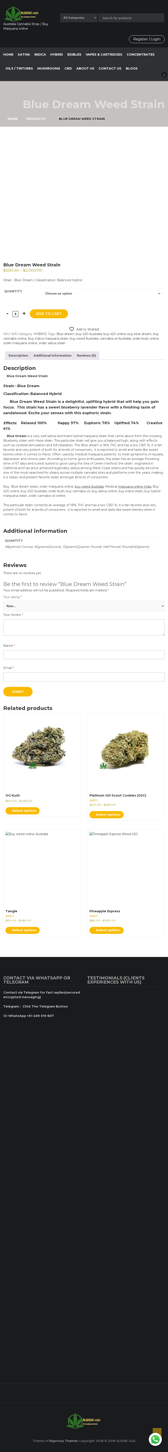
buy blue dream (140, 334)
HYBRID (56, 54)
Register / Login (146, 39)
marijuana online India (134, 487)
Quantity (13, 291)
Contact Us (110, 68)
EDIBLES (74, 54)
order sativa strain (52, 343)
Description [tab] (18, 355)
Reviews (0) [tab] (86, 355)
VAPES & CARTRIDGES (104, 54)
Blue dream (65, 334)
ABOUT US (85, 68)
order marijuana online (20, 343)
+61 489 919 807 (83, 1391)
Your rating (12, 597)
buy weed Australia (84, 338)
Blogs (132, 68)
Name (9, 646)
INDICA (40, 54)
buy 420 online (114, 334)
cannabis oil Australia (115, 338)
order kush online (146, 338)
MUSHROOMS (48, 68)
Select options (24, 811)
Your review (13, 615)
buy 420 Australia (89, 334)
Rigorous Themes (63, 1441)
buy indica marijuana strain (48, 338)
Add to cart (49, 314)
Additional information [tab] (52, 355)
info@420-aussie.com (140, 1391)
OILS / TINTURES (19, 68)
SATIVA (24, 54)
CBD (68, 68)
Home (8, 54)
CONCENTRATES (141, 54)
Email (8, 668)
